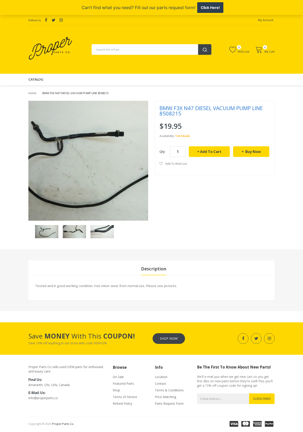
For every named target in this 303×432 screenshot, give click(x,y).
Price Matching (165, 397)
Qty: (162, 151)
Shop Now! (169, 338)
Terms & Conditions (169, 390)
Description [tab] (153, 269)
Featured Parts (123, 383)
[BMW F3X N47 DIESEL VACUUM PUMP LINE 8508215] (46, 231)
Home (32, 93)
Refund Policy (122, 403)
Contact (160, 383)
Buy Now (252, 151)
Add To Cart (210, 151)
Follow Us (34, 20)
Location (161, 377)
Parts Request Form (169, 403)
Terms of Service (125, 397)
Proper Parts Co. (63, 424)
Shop (116, 390)
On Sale (118, 377)
